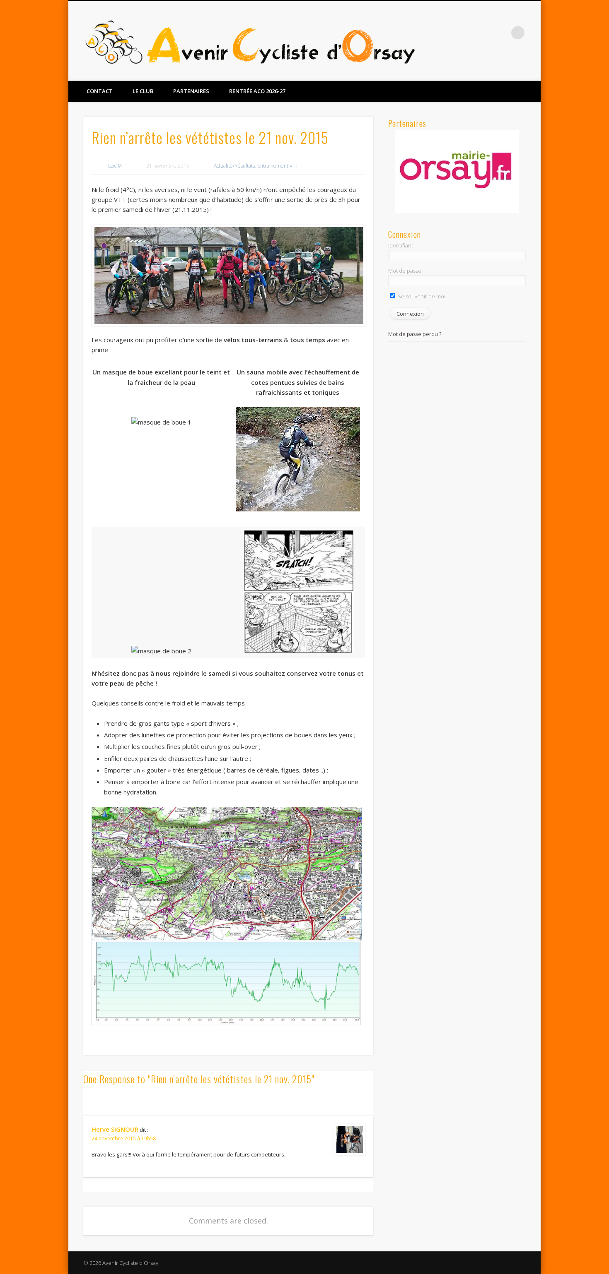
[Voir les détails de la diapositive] (457, 171)
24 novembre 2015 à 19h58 (124, 1138)
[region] (457, 171)
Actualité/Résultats (234, 165)
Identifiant (400, 245)
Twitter (501, 32)
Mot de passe (404, 270)
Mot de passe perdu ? (414, 334)
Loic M (115, 165)
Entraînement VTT (277, 165)
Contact (100, 91)
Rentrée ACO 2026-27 (257, 91)
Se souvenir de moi (420, 296)
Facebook (484, 32)
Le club (143, 91)
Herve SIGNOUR (115, 1129)
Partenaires (191, 91)
